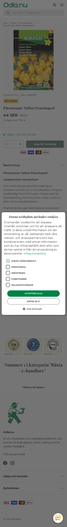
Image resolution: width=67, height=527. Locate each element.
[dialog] (33, 263)
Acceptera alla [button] (33, 293)
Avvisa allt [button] (33, 301)
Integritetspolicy (35, 253)
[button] (33, 309)
